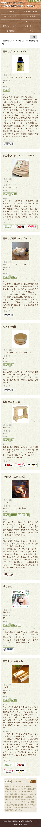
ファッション (30, 21)
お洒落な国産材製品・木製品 (18, 5)
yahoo (20, 465)
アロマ (10, 21)
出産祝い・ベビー (10, 26)
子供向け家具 (10, 31)
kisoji (8, 575)
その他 (30, 31)
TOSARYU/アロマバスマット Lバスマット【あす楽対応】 (20, 227)
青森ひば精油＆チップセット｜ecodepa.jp (8, 315)
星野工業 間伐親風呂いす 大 (8, 465)
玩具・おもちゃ (31, 26)
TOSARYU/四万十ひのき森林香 (20, 765)
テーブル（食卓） (31, 11)
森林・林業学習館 (34, 1)
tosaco (8, 227)
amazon (32, 465)
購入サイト (8, 649)
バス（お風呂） (31, 16)
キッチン (10, 11)
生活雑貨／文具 (10, 16)
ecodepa (8, 144)
